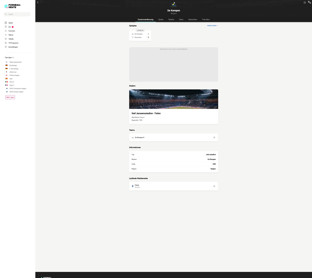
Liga (11, 79)
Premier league (14, 75)
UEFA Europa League (16, 92)
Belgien (213, 169)
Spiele (160, 19)
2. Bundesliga (14, 69)
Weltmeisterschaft (15, 62)
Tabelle (171, 19)
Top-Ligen (8, 57)
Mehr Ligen (10, 97)
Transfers (206, 19)
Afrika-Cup (13, 72)
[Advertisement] (173, 66)
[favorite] (304, 2)
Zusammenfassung (145, 19)
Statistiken (192, 19)
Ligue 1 (12, 85)
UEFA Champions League (18, 88)
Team (181, 19)
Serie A (12, 82)
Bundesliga (13, 65)
